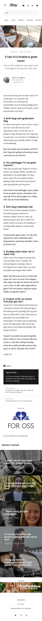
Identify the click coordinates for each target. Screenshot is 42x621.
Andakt (21, 20)
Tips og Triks (25, 52)
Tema (6, 20)
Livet (13, 20)
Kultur (14, 52)
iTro (14, 5)
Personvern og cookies (21, 608)
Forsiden (21, 600)
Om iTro (21, 604)
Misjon (30, 20)
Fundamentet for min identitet (18, 401)
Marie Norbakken (18, 78)
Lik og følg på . (15, 436)
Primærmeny (5, 5)
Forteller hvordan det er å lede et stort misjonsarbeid (19, 391)
